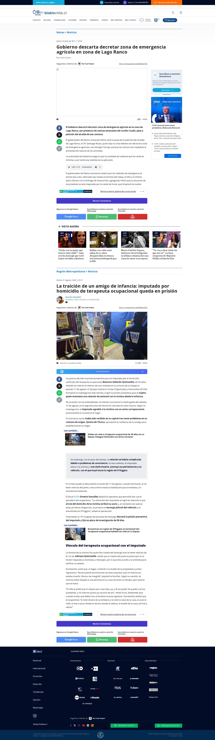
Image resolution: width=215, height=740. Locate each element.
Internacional (60, 20)
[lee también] (76, 439)
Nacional (47, 20)
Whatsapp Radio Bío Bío (170, 725)
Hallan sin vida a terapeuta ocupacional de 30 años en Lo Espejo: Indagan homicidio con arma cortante (116, 435)
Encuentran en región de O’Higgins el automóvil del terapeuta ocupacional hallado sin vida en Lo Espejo (113, 530)
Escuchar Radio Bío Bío (167, 2)
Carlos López (65, 57)
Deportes (83, 20)
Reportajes (38, 707)
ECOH (77, 496)
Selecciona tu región (45, 2)
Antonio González (73, 297)
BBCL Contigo (130, 20)
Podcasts (36, 20)
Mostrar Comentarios (102, 201)
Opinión (105, 20)
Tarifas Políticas (39, 724)
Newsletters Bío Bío (112, 2)
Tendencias (94, 20)
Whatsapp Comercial (126, 725)
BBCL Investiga (116, 20)
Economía (73, 20)
